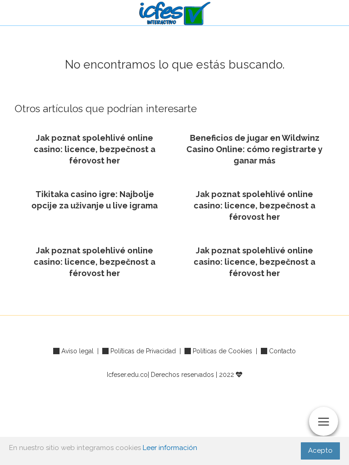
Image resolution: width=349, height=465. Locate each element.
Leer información (170, 448)
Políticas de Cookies (222, 351)
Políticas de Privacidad (143, 351)
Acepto (320, 450)
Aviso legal (77, 351)
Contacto (282, 351)
